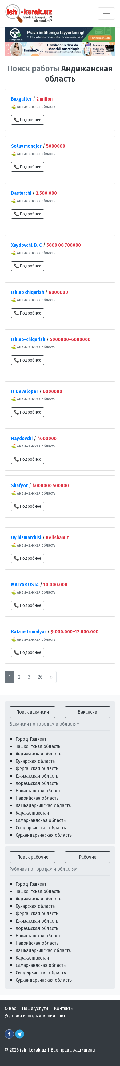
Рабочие (87, 857)
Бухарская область (35, 761)
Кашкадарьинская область (43, 805)
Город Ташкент (31, 739)
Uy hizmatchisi (26, 537)
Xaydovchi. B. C (26, 245)
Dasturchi (21, 193)
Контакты (64, 1008)
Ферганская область (37, 768)
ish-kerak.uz (33, 1050)
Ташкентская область (38, 746)
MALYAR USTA (25, 584)
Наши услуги (35, 1008)
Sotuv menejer (26, 146)
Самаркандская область (41, 820)
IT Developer (24, 391)
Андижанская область (38, 754)
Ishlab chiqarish (27, 292)
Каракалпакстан (32, 813)
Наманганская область (39, 791)
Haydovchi (22, 438)
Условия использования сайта (36, 1016)
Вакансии (87, 712)
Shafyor (19, 485)
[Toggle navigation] (106, 13)
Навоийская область (37, 798)
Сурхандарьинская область (44, 835)
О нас (10, 1008)
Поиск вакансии (32, 712)
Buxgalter (21, 99)
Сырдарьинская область (41, 828)
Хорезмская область (37, 783)
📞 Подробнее (27, 119)
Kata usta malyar (28, 632)
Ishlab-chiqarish (28, 339)
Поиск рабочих (32, 857)
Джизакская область (37, 776)
